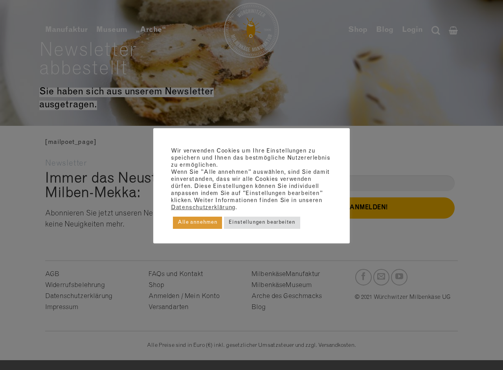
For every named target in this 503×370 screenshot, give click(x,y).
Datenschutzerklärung (203, 208)
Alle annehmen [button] (197, 222)
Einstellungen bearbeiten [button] (262, 222)
